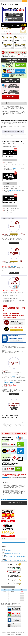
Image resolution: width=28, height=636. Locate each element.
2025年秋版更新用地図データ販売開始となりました (11, 553)
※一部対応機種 (19, 212)
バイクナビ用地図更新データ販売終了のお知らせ (11, 545)
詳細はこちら (13, 236)
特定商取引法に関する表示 (17, 632)
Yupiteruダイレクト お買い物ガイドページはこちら (14, 502)
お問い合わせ (4, 632)
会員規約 (23, 632)
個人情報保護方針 (10, 632)
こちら (13, 376)
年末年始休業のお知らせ (6, 550)
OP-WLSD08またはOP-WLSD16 (14, 168)
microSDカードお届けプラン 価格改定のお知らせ (11, 547)
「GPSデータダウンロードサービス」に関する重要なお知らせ (13, 542)
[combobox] (14, 136)
